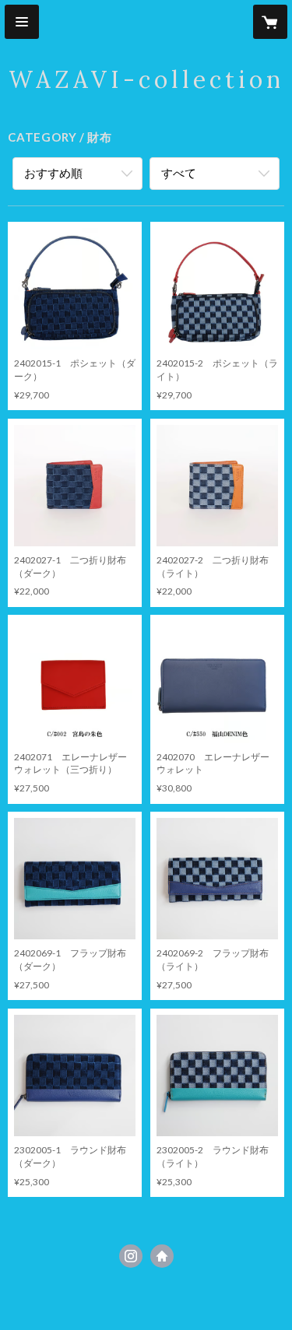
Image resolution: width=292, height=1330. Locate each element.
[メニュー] (22, 22)
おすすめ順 (53, 173)
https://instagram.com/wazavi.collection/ (130, 1256)
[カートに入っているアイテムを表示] (270, 22)
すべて (178, 173)
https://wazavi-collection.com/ (162, 1256)
